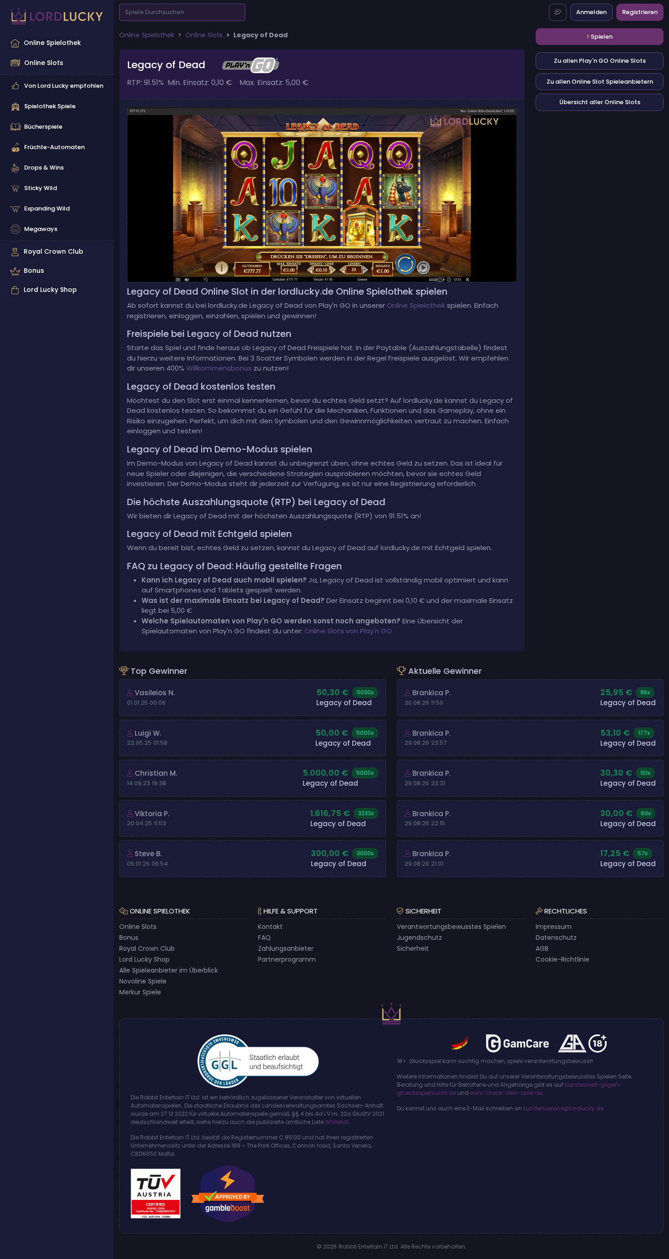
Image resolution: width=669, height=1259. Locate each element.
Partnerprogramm (287, 959)
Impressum (554, 926)
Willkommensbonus (219, 368)
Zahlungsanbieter (286, 948)
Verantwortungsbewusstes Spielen (451, 926)
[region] (57, 166)
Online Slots (43, 62)
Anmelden (591, 12)
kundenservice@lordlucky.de (563, 1108)
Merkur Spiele (140, 992)
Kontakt (270, 926)
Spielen (601, 36)
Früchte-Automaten (54, 147)
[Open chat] (558, 12)
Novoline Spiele (143, 981)
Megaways (40, 229)
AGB (542, 948)
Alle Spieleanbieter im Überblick (168, 970)
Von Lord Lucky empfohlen (63, 85)
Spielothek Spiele (50, 106)
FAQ (264, 937)
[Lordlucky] (57, 16)
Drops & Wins (44, 167)
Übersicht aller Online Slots (599, 102)
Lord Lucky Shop (50, 289)
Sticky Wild (40, 188)
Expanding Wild (47, 208)
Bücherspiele (43, 126)
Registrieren (640, 12)
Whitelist (336, 1122)
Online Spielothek (52, 42)
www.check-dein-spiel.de (506, 1093)
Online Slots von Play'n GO (348, 631)
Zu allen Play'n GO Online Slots (600, 60)
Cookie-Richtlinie (562, 959)
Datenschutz (556, 937)
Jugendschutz (419, 937)
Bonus (34, 270)
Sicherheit (413, 948)
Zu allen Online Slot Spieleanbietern (600, 81)
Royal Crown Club (53, 251)
